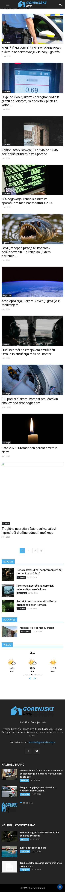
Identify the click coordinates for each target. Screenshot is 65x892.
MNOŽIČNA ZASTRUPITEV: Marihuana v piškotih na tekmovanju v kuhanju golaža (31, 50)
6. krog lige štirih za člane (33, 847)
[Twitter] (37, 751)
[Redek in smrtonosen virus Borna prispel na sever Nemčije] (8, 606)
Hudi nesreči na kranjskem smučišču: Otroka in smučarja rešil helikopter (29, 352)
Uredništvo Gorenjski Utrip (32, 722)
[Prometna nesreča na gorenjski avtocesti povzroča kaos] (8, 590)
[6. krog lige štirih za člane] (9, 851)
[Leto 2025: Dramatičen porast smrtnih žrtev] (32, 429)
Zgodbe (6, 243)
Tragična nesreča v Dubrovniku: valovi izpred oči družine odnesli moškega (29, 531)
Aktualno (6, 43)
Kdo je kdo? (25, 631)
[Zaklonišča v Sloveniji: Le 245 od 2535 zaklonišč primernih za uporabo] (32, 131)
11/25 (41, 670)
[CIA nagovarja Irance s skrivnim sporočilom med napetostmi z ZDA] (32, 180)
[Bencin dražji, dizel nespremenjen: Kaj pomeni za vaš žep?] (8, 574)
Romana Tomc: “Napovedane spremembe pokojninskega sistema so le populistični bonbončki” (41, 773)
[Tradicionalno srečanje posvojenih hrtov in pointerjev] (9, 866)
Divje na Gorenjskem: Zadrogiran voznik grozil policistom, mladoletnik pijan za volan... (30, 101)
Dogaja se (7, 295)
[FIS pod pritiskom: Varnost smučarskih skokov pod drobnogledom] (32, 380)
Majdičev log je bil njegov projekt (37, 628)
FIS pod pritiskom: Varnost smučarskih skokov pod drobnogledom (30, 401)
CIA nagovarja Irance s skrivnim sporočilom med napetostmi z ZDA (27, 201)
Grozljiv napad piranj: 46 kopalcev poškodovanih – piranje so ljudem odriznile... (26, 252)
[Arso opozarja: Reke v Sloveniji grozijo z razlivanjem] (32, 282)
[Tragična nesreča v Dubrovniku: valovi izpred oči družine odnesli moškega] (32, 494)
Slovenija (6, 393)
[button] (60, 4)
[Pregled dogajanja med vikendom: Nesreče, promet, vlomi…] (9, 791)
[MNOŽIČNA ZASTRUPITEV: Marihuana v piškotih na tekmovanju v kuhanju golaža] (32, 29)
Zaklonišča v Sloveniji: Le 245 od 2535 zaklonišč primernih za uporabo (30, 152)
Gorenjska (22, 593)
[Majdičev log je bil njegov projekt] (9, 631)
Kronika (6, 344)
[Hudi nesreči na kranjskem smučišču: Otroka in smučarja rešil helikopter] (32, 331)
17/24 (20, 670)
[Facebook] (28, 751)
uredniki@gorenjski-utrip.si (42, 742)
